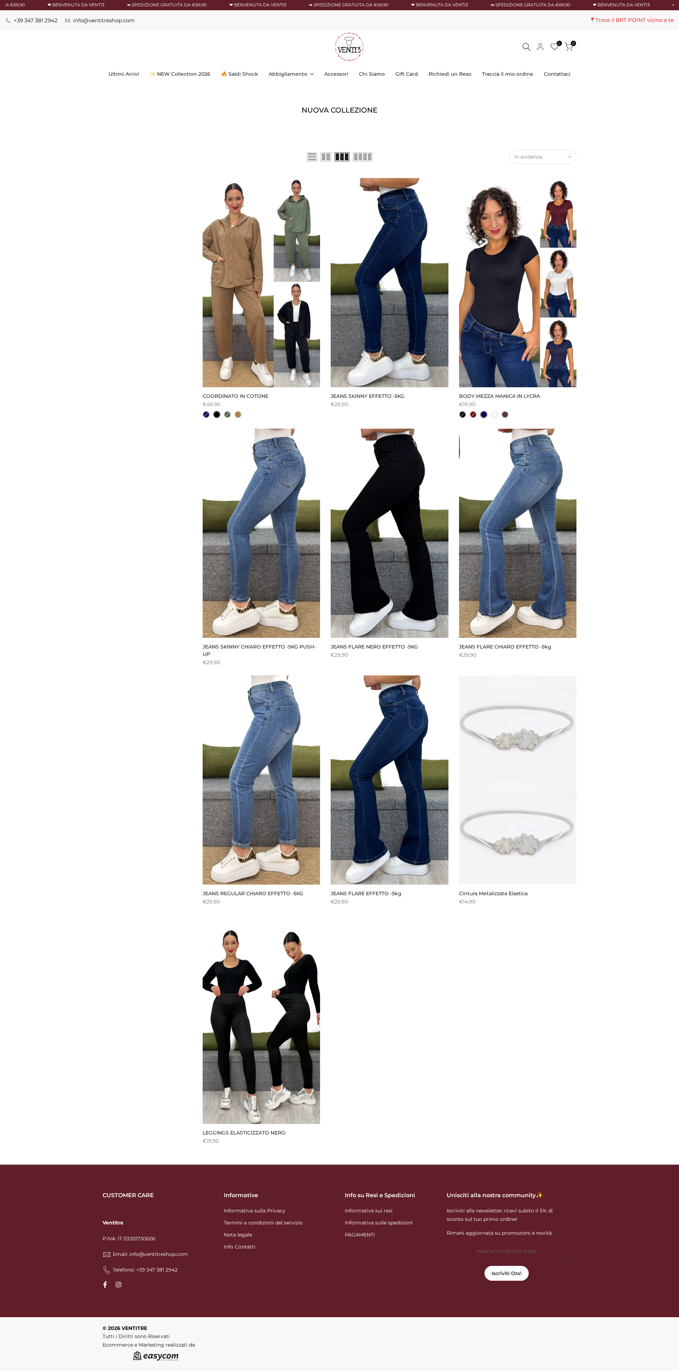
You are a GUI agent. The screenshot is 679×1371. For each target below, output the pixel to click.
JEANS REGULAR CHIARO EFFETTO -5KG (253, 893)
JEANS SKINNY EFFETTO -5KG (368, 396)
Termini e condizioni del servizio (263, 1222)
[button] (206, 186)
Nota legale (238, 1235)
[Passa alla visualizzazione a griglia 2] (326, 156)
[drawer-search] (526, 47)
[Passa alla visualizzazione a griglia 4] (362, 156)
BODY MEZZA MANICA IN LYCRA (499, 396)
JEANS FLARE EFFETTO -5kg (366, 893)
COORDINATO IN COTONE (235, 396)
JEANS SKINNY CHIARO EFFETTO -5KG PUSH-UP (259, 650)
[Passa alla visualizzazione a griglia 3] (342, 156)
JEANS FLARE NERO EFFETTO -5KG (374, 647)
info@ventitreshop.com (104, 20)
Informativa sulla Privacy (254, 1210)
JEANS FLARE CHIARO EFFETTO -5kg (505, 647)
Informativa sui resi (369, 1210)
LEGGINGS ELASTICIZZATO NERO (244, 1133)
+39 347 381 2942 (36, 20)
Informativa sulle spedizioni (379, 1222)
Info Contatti (239, 1247)
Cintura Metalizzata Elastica (493, 893)
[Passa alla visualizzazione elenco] (312, 156)
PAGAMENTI (360, 1235)
